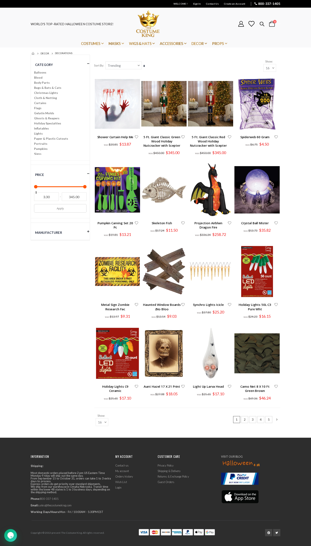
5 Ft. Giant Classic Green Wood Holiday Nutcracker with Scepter (161, 141)
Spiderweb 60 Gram (255, 137)
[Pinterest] (268, 532)
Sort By (98, 65)
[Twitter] (276, 532)
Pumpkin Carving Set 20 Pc (115, 225)
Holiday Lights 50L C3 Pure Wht (255, 306)
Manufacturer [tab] (48, 232)
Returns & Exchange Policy (173, 476)
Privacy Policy (165, 465)
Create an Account (234, 3)
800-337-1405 (269, 3)
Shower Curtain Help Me (115, 137)
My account (122, 471)
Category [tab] (44, 65)
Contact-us (122, 465)
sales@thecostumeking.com (55, 505)
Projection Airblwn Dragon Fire (208, 225)
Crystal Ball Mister (255, 223)
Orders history (124, 476)
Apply (60, 208)
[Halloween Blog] (241, 463)
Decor (45, 53)
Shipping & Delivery (169, 471)
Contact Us (212, 3)
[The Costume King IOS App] (240, 496)
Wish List (121, 482)
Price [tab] (39, 175)
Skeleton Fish (162, 223)
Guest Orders (166, 482)
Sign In (197, 3)
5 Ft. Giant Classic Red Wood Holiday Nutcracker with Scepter (208, 141)
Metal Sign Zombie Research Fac (115, 306)
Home (33, 53)
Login (118, 487)
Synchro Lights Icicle (208, 304)
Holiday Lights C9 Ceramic (115, 388)
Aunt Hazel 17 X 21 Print (162, 386)
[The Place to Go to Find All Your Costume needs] (155, 24)
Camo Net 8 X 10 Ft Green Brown (254, 388)
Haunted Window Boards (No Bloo (162, 306)
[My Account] (241, 24)
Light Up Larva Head (208, 386)
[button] (136, 137)
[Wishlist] (251, 24)
